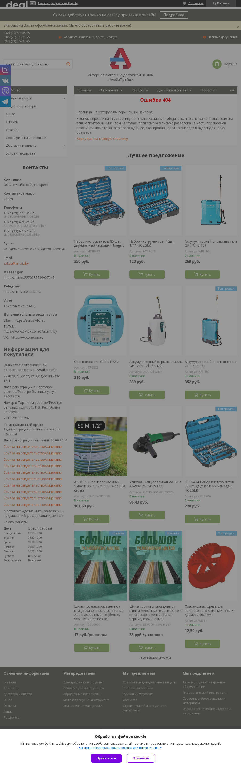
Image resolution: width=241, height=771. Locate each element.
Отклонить (141, 758)
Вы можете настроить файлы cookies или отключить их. (119, 748)
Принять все (106, 758)
